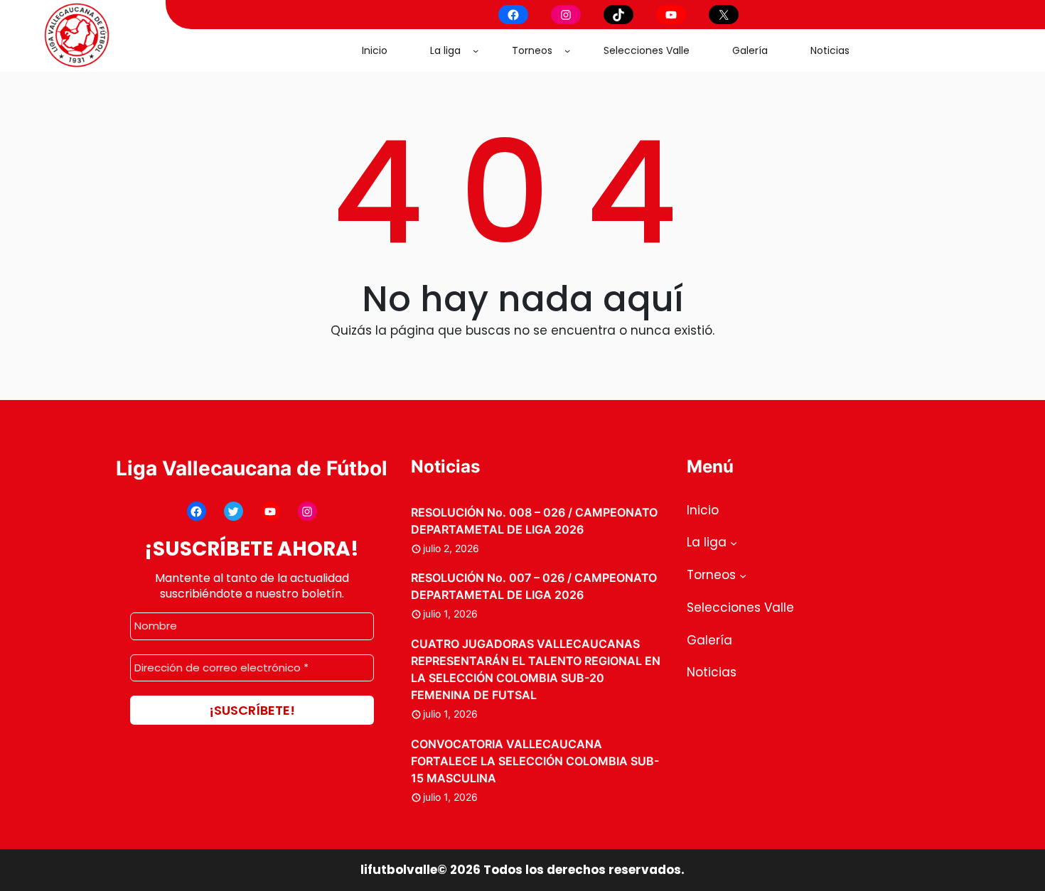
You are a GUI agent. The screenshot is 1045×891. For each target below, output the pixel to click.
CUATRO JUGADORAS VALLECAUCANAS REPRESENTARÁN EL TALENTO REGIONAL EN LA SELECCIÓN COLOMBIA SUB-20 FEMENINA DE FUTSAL (535, 669)
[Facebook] (513, 14)
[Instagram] (566, 14)
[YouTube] (671, 14)
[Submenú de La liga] (475, 50)
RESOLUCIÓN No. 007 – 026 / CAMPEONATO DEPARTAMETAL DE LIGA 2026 (534, 586)
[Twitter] (233, 511)
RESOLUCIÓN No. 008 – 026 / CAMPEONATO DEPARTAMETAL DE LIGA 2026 (534, 520)
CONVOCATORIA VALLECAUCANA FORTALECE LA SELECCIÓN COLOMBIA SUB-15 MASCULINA (535, 761)
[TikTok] (618, 14)
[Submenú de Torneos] (567, 50)
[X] (724, 14)
